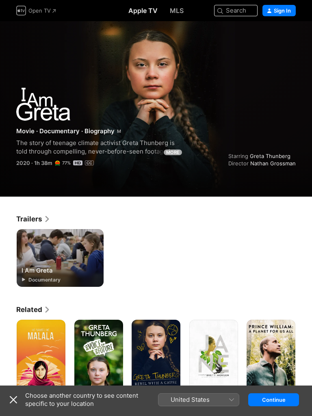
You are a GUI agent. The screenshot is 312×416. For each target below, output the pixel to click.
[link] (33, 218)
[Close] (13, 399)
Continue (274, 399)
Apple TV (143, 10)
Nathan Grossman (273, 163)
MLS (177, 10)
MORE (173, 152)
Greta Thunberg (270, 156)
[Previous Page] (8, 356)
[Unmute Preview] (290, 37)
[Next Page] (304, 356)
